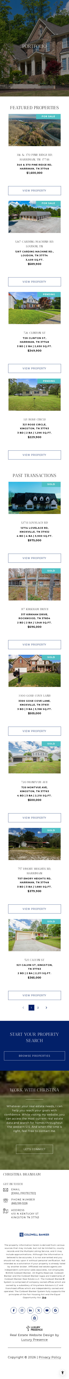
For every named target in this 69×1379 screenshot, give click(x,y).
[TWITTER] (38, 1310)
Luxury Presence (34, 1340)
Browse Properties (34, 1055)
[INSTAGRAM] (22, 1310)
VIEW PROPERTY (34, 190)
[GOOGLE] (55, 1310)
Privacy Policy (50, 1357)
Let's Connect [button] (35, 1149)
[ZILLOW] (34, 1318)
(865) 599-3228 (19, 1203)
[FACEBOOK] (13, 1310)
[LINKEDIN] (30, 1310)
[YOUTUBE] (47, 1310)
